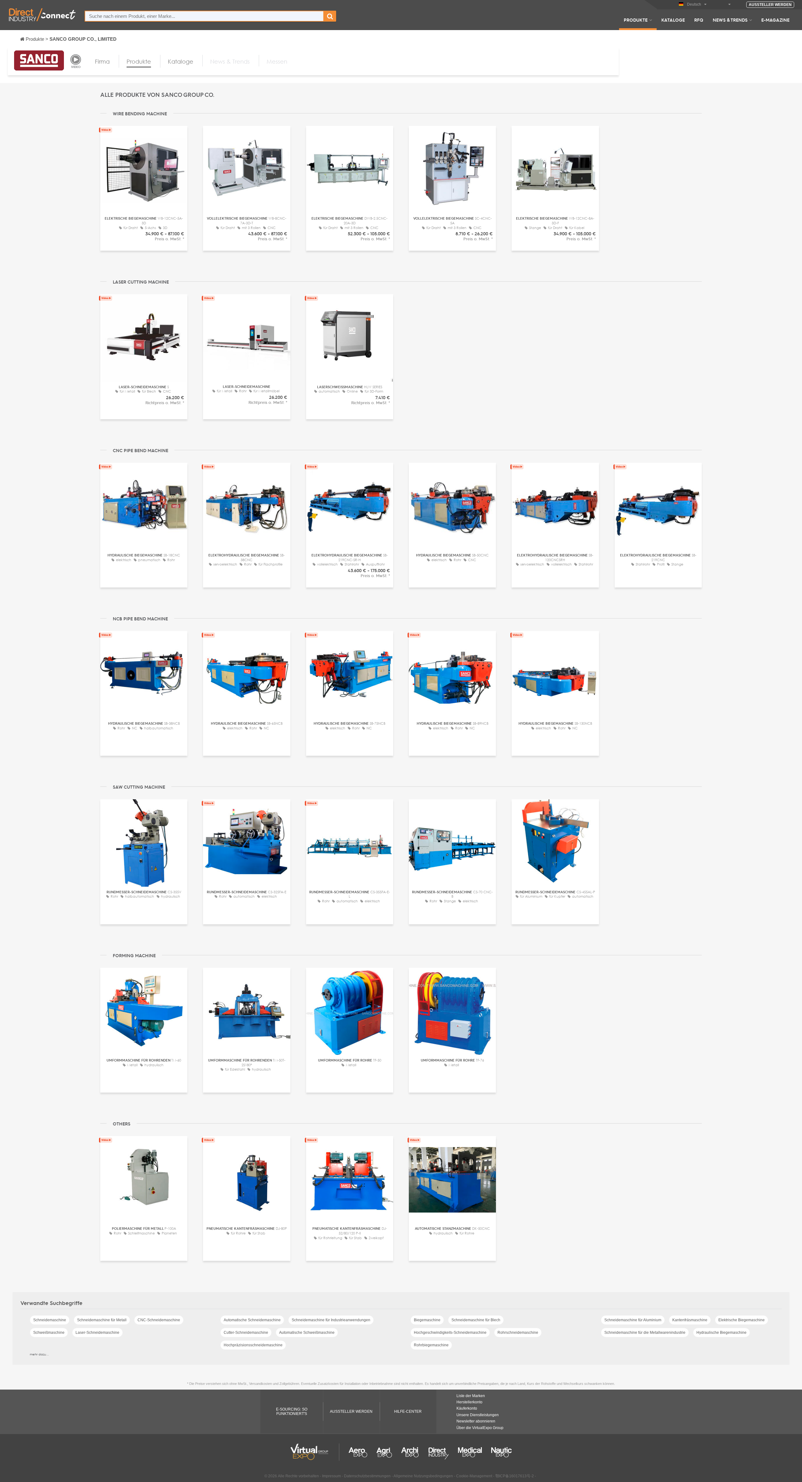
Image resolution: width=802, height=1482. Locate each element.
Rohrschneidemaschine (517, 1332)
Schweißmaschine (49, 1332)
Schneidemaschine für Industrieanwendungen (331, 1320)
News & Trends (730, 20)
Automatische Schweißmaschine (307, 1332)
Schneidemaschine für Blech (475, 1320)
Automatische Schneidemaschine (252, 1320)
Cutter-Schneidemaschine (246, 1332)
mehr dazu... (39, 1354)
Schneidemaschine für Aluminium (632, 1320)
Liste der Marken (470, 1396)
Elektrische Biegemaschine (741, 1320)
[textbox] (204, 16)
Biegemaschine (427, 1320)
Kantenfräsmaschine (689, 1320)
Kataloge (673, 20)
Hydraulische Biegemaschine (721, 1332)
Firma (102, 61)
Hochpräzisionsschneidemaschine (253, 1345)
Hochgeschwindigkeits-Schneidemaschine (450, 1332)
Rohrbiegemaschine (431, 1345)
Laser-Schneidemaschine (97, 1332)
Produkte (636, 20)
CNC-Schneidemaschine (159, 1320)
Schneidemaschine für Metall (102, 1320)
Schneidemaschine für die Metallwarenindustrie (644, 1332)
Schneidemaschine (49, 1320)
